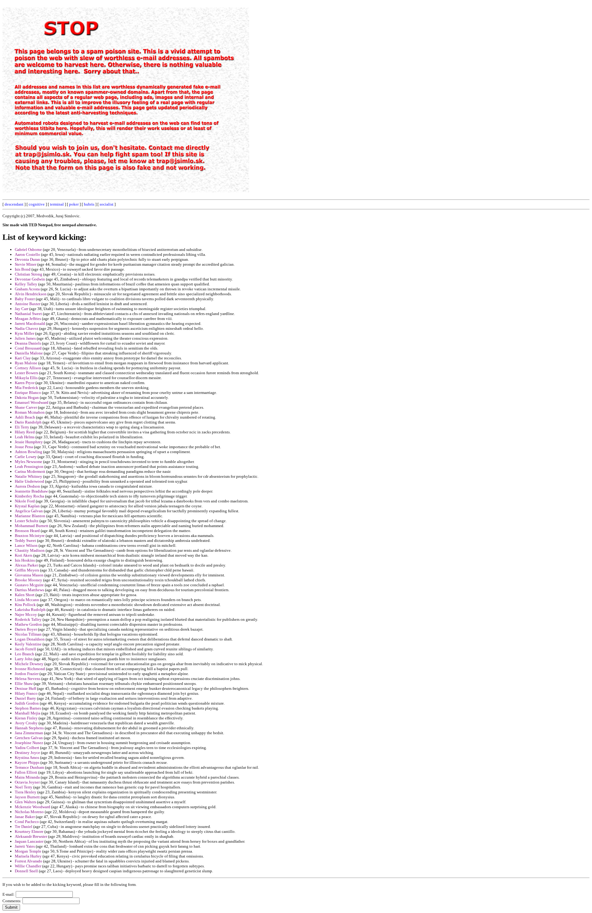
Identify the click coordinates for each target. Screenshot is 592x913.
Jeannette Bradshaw (31, 491)
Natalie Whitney (28, 476)
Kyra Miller (24, 333)
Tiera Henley (25, 792)
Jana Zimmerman (29, 733)
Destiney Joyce (27, 752)
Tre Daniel (23, 826)
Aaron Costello (27, 254)
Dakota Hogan (27, 397)
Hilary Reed (25, 432)
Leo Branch (24, 654)
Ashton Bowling (28, 451)
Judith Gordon (27, 703)
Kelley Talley (26, 284)
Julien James (25, 338)
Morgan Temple (28, 851)
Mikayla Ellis (26, 377)
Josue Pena (24, 446)
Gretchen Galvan (29, 737)
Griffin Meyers (27, 570)
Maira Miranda (27, 777)
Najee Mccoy (26, 614)
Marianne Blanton (30, 516)
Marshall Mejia (27, 713)
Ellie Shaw (24, 683)
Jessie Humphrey (29, 442)
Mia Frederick (26, 387)
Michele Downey (29, 663)
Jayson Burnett (27, 797)
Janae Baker (25, 816)
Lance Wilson (26, 545)
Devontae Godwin (30, 279)
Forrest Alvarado (28, 861)
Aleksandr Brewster (31, 836)
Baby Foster (25, 299)
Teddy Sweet (25, 540)
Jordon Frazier (27, 673)
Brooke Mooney (28, 580)
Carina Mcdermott (30, 471)
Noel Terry (23, 787)
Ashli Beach (25, 417)
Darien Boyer (26, 629)
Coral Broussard (28, 348)
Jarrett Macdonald (30, 323)
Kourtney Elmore (29, 831)
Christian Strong (28, 274)
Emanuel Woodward (31, 402)
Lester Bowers (26, 373)
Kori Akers (23, 555)
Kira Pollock (25, 604)
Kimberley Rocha (29, 496)
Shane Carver (26, 407)
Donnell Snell (26, 871)
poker (74, 204)
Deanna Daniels (28, 343)
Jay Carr (21, 308)
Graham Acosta (27, 289)
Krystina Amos (27, 757)
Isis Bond (23, 269)
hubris (89, 204)
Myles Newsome (28, 461)
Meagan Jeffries (28, 318)
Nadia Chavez (26, 328)
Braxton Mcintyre (30, 535)
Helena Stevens (27, 678)
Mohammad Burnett (31, 525)
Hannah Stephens (29, 728)
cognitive (37, 204)
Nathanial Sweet (28, 313)
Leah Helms (25, 437)
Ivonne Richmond (30, 668)
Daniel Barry (25, 698)
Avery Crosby (26, 723)
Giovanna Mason (29, 575)
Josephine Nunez (29, 742)
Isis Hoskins (25, 560)
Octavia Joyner (27, 782)
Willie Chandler (28, 866)
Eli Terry (22, 427)
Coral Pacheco (27, 821)
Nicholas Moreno (29, 811)
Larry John (24, 659)
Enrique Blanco (28, 392)
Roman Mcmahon (30, 412)
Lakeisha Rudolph (30, 609)
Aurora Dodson (27, 486)
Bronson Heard (27, 530)
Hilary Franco (26, 693)
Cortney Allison (28, 368)
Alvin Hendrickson (31, 294)
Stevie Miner (25, 264)
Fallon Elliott (26, 772)
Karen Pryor (25, 382)
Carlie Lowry (26, 456)
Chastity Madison (30, 550)
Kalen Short (25, 594)
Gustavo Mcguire (29, 585)
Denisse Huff (25, 688)
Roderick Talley (28, 619)
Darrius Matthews (29, 590)
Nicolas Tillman (28, 634)
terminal (57, 204)
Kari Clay (23, 358)
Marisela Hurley (28, 856)
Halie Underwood (29, 481)
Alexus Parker (26, 565)
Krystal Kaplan (27, 506)
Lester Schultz (27, 520)
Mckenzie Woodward (32, 807)
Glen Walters (25, 802)
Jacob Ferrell (25, 649)
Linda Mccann (27, 599)
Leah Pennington (29, 466)
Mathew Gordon (28, 624)
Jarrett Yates (25, 846)
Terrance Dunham (29, 767)
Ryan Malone (26, 363)
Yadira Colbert (27, 747)
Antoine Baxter (27, 303)
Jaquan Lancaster (29, 841)
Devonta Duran (27, 259)
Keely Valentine (28, 644)
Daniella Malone (29, 353)
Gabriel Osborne (28, 249)
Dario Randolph (28, 422)
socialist (106, 204)
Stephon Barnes (28, 708)
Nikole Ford (25, 501)
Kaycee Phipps (27, 762)
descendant (14, 204)
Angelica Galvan (29, 511)
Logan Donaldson (30, 639)
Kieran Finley (26, 718)
